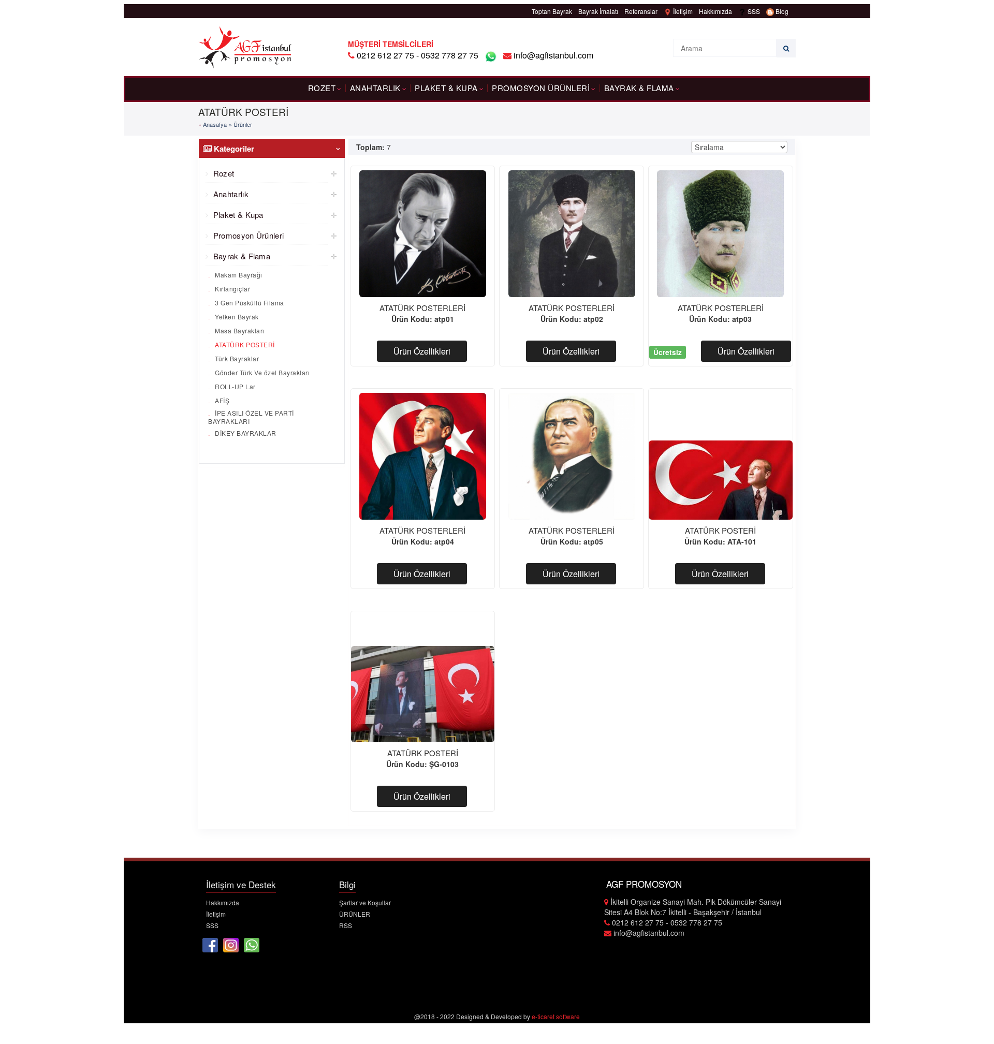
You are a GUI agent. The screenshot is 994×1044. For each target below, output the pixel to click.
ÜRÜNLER (354, 913)
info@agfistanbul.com (552, 55)
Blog (781, 11)
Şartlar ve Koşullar (365, 902)
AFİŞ (221, 400)
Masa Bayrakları (239, 330)
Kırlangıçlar (232, 288)
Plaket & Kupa (446, 87)
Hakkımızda (715, 11)
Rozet (322, 87)
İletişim (682, 11)
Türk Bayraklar (236, 358)
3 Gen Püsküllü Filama (248, 302)
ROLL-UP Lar (234, 386)
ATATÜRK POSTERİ (244, 344)
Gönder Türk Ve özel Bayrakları (261, 372)
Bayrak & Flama (639, 87)
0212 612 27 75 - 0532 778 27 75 (417, 55)
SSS (753, 11)
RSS (345, 925)
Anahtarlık (375, 87)
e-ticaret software (556, 1016)
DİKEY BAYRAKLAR (244, 433)
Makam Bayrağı (237, 274)
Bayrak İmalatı (598, 11)
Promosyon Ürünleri (541, 87)
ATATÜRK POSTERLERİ (422, 307)
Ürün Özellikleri (421, 351)
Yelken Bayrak (236, 316)
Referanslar (640, 11)
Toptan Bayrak (552, 11)
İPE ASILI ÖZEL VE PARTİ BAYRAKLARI (251, 416)
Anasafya (215, 124)
